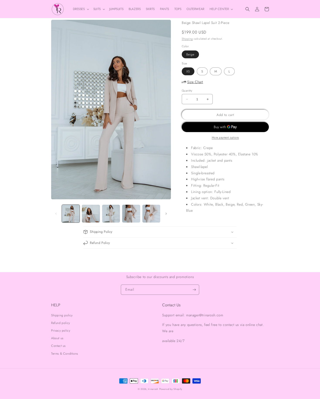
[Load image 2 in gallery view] (91, 214)
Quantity (187, 91)
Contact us (58, 346)
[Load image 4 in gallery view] (131, 214)
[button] (80, 8)
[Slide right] (166, 213)
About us (57, 338)
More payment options (225, 137)
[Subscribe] (194, 290)
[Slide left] (56, 213)
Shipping (187, 39)
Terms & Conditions (64, 353)
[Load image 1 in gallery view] (71, 214)
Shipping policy (62, 315)
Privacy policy (60, 330)
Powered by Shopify (170, 389)
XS (188, 71)
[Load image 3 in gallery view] (111, 214)
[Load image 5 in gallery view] (151, 214)
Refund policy (60, 323)
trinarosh (153, 389)
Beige (190, 54)
